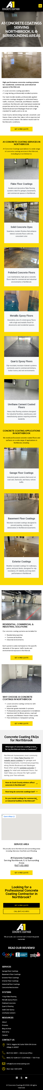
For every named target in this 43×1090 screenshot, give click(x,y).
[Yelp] (21, 1078)
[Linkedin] (17, 1078)
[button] (40, 5)
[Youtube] (26, 1078)
